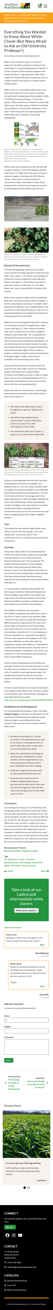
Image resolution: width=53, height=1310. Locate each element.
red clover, (30, 859)
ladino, (7, 865)
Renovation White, (12, 851)
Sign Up (9, 1227)
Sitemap (43, 1304)
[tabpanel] (26, 1147)
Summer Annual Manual (17, 1280)
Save (8, 1060)
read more (41, 1180)
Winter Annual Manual (16, 1290)
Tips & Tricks (9, 15)
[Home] (17, 6)
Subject (7, 1026)
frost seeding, (25, 862)
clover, (22, 859)
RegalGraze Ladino (30, 851)
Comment (8, 1037)
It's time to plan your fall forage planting (23, 1163)
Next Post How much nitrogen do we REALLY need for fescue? (36, 1083)
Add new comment (12, 927)
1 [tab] (24, 1188)
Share (43, 871)
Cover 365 (11, 1285)
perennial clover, (11, 862)
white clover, (13, 859)
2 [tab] (28, 1188)
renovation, (16, 865)
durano (32, 865)
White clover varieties (25, 910)
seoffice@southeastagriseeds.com (21, 1267)
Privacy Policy (34, 1304)
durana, (25, 865)
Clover (10, 871)
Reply (42, 945)
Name (6, 1016)
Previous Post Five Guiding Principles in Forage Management (14, 1082)
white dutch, (37, 862)
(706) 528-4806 (14, 1262)
